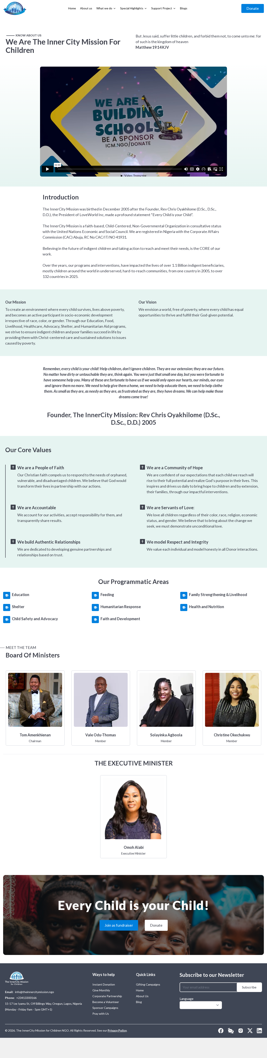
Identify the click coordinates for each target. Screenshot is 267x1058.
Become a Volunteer (105, 1002)
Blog (139, 1002)
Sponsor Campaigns (105, 1007)
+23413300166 (26, 997)
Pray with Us (100, 1013)
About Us (142, 996)
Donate (252, 8)
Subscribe (249, 987)
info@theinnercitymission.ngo (34, 992)
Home (140, 990)
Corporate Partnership (107, 996)
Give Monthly (101, 990)
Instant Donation (103, 984)
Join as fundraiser (119, 925)
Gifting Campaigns (148, 984)
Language (186, 999)
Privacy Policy (117, 1030)
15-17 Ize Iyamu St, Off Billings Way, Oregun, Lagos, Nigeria (43, 1003)
